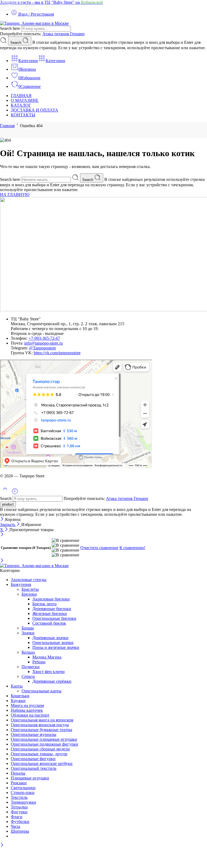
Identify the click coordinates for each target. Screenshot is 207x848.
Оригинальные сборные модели (40, 749)
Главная (7, 125)
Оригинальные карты (41, 691)
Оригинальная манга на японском (42, 720)
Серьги (28, 676)
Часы (15, 826)
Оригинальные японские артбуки (42, 763)
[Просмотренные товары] (14, 493)
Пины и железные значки (55, 647)
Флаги (16, 816)
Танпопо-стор (9, 2)
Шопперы (20, 831)
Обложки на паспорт (30, 715)
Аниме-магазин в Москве (17, 6)
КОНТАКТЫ (23, 115)
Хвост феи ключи (48, 671)
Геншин (77, 33)
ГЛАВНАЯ (21, 95)
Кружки (18, 700)
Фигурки (19, 812)
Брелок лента (44, 604)
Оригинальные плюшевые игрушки (44, 739)
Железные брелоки (49, 613)
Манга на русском (27, 705)
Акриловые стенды (28, 579)
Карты (17, 686)
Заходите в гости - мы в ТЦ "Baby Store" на (51, 2)
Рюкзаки (19, 783)
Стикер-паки (22, 792)
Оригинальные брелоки (54, 618)
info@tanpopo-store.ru (43, 343)
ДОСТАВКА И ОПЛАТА (34, 110)
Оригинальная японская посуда (40, 724)
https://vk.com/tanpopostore (57, 352)
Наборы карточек (27, 710)
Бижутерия (21, 584)
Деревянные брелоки (51, 608)
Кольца (28, 652)
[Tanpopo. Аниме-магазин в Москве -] (34, 23)
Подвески (31, 666)
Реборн (39, 662)
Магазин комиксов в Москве (19, 9)
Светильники (23, 787)
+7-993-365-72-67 (44, 338)
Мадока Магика (46, 657)
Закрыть (8, 524)
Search (16, 43)
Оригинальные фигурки (33, 758)
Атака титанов (56, 33)
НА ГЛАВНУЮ (14, 194)
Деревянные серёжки (51, 681)
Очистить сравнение (99, 547)
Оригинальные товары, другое (39, 754)
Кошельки (20, 695)
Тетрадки (19, 807)
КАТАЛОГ (21, 105)
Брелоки (29, 594)
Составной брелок (49, 623)
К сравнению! (132, 547)
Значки (28, 633)
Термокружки (23, 802)
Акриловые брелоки (51, 599)
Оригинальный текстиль (33, 768)
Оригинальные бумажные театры (41, 729)
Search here (10, 28)
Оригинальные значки (53, 642)
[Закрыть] (2, 519)
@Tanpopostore (42, 348)
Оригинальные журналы (33, 734)
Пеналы (18, 773)
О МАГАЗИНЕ (25, 100)
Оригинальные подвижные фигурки (44, 744)
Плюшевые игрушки (30, 778)
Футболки (20, 821)
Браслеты (30, 589)
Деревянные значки (50, 637)
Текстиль (19, 797)
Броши (28, 628)
